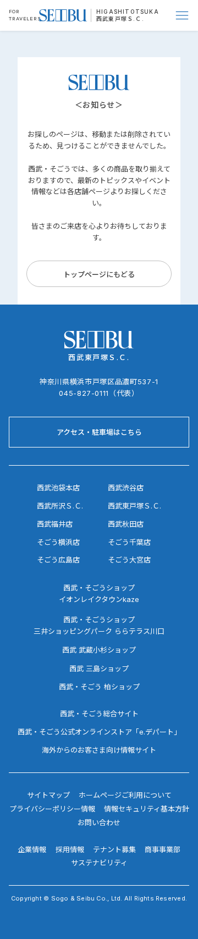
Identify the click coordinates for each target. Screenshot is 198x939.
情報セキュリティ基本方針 (146, 808)
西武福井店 (55, 524)
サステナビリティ (99, 862)
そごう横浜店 (58, 542)
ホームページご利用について (125, 795)
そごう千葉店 (129, 542)
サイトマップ (48, 795)
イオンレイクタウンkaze (99, 599)
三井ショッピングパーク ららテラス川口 (99, 631)
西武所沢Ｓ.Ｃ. (60, 505)
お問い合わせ (99, 822)
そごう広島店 (58, 559)
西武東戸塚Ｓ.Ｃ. (120, 18)
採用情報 (70, 849)
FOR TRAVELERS (25, 14)
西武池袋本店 (58, 487)
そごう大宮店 (129, 559)
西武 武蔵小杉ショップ (99, 649)
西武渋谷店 (126, 487)
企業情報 (32, 849)
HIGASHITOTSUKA (127, 11)
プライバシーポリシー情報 (52, 808)
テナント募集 (114, 849)
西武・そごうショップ (99, 619)
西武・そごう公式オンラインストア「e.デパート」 (99, 731)
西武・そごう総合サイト (99, 713)
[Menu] (183, 15)
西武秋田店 (126, 524)
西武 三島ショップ (99, 668)
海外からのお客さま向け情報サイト (99, 749)
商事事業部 (162, 849)
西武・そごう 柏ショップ (99, 686)
